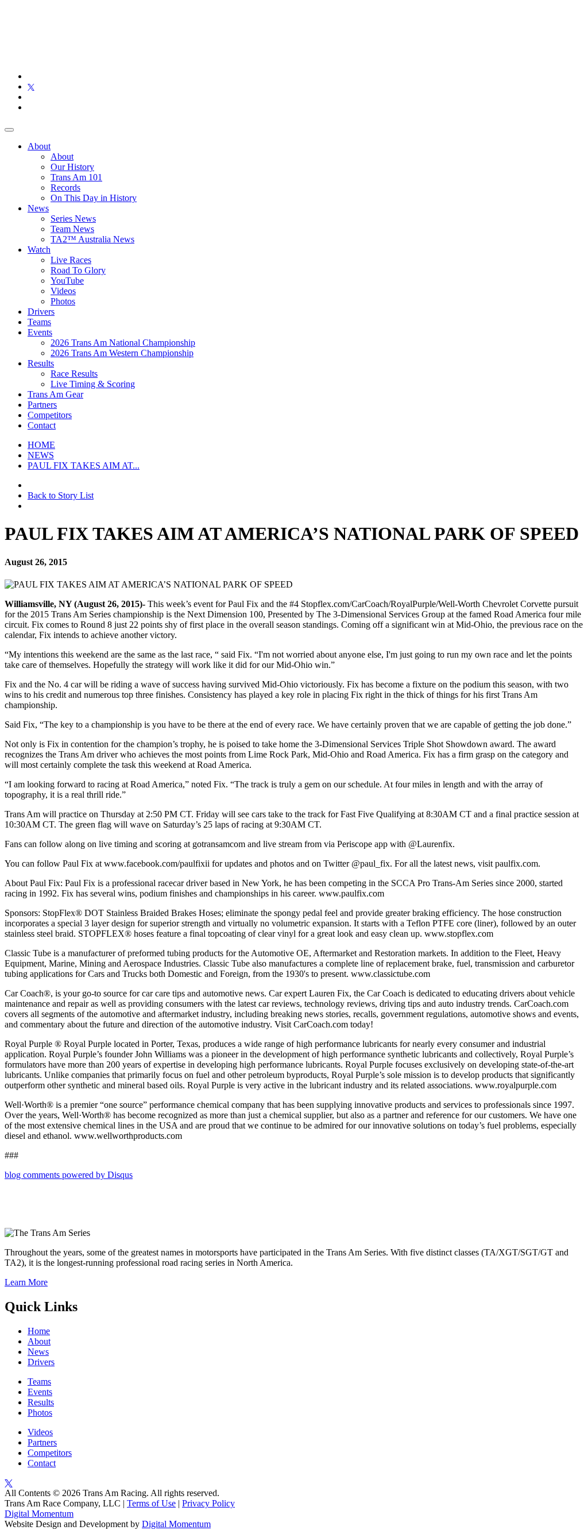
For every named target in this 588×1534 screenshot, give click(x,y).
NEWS (41, 455)
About (39, 146)
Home (39, 1331)
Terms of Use (151, 1503)
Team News (72, 229)
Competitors (50, 415)
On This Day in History (94, 198)
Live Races (71, 260)
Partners (42, 404)
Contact (42, 425)
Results (41, 363)
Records (65, 187)
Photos (63, 301)
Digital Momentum (39, 1513)
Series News (73, 218)
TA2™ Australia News (92, 239)
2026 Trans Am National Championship (123, 342)
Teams (39, 322)
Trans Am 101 (76, 177)
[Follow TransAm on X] (31, 86)
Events (40, 332)
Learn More (26, 1282)
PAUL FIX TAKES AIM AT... (84, 465)
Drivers (41, 311)
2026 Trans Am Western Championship (122, 353)
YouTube (67, 280)
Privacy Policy (208, 1503)
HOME (41, 445)
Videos (63, 291)
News (38, 208)
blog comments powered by (69, 1175)
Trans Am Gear (55, 394)
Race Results (74, 373)
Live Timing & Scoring (93, 384)
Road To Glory (78, 270)
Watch (39, 249)
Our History (72, 167)
